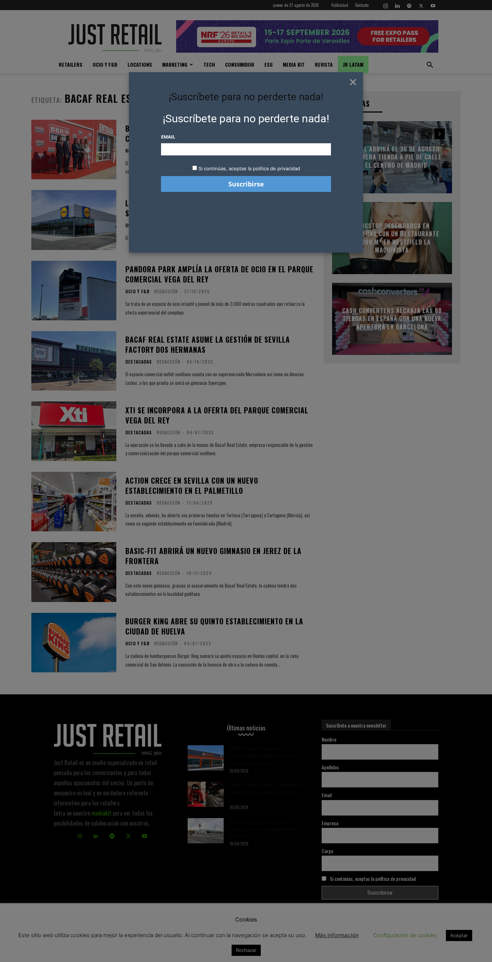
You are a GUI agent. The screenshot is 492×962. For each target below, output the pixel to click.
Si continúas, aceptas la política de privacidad (249, 168)
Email (168, 136)
